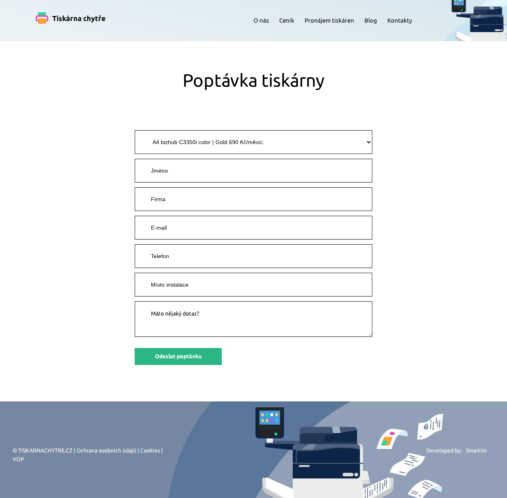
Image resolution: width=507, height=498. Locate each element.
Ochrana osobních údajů (106, 450)
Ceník (286, 20)
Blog (370, 20)
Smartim (476, 450)
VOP (18, 459)
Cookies (150, 450)
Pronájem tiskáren (329, 20)
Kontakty (399, 20)
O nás (261, 20)
